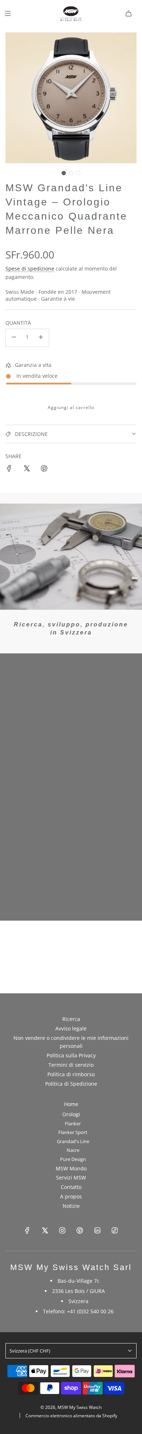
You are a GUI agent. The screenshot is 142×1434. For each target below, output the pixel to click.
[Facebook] (27, 1230)
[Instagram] (62, 1230)
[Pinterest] (80, 1230)
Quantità (18, 322)
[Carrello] (129, 13)
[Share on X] (27, 469)
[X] (45, 1230)
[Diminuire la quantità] (14, 338)
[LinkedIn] (97, 1230)
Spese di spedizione (29, 268)
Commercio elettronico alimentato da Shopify (71, 1416)
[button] (64, 173)
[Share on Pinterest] (44, 469)
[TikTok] (115, 1230)
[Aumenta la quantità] (41, 338)
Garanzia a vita (33, 364)
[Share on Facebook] (9, 469)
